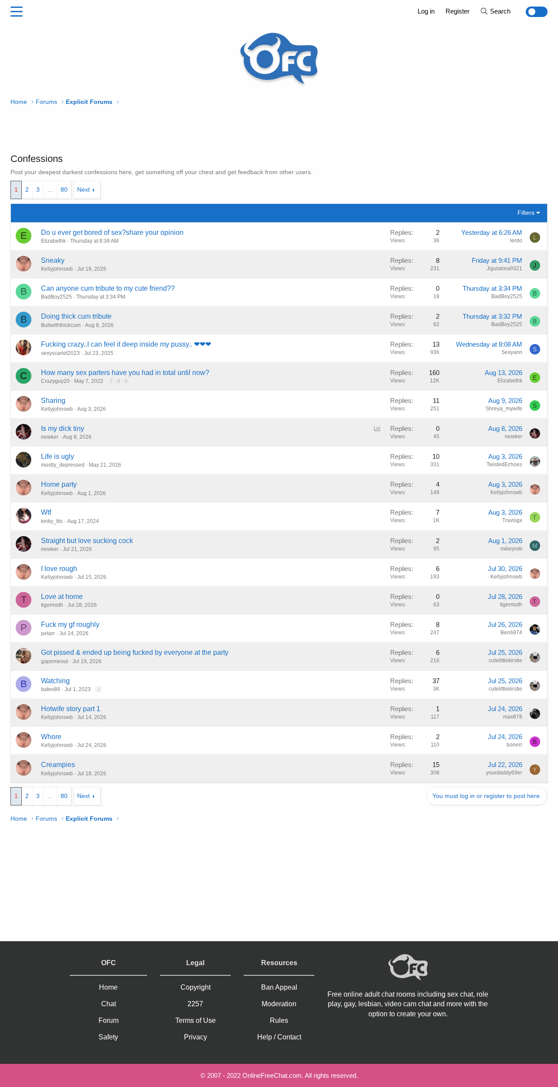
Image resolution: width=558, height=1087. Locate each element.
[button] (16, 12)
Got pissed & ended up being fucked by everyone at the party (134, 652)
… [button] (50, 189)
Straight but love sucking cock (87, 540)
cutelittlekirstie (505, 660)
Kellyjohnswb (57, 269)
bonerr (514, 745)
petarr (48, 633)
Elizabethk (53, 241)
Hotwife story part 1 (70, 708)
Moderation (279, 1004)
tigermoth (52, 605)
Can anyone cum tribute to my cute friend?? (108, 288)
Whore (51, 736)
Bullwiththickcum (61, 325)
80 (64, 189)
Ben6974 (511, 632)
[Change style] (532, 11)
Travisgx (512, 520)
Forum (109, 1020)
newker (49, 437)
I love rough (59, 568)
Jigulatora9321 (504, 268)
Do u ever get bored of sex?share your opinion (112, 232)
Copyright (195, 987)
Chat (108, 1004)
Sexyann (511, 352)
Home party (59, 484)
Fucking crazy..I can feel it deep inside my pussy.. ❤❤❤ (126, 344)
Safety (108, 1037)
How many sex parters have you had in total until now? (125, 372)
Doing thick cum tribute (76, 316)
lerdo (516, 240)
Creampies (58, 764)
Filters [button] (525, 212)
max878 (512, 717)
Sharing (53, 400)
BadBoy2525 (56, 297)
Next (83, 189)
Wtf (46, 512)
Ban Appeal (279, 987)
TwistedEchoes (504, 464)
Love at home (62, 596)
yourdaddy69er (504, 773)
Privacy (195, 1037)
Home (108, 987)
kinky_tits (52, 521)
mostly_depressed (63, 465)
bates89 (50, 689)
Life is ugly (57, 456)
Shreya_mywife (504, 409)
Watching (55, 681)
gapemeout (54, 661)
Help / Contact (279, 1037)
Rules (279, 1020)
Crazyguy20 (55, 381)
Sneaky (53, 260)
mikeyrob (511, 549)
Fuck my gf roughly (70, 624)
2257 (195, 1004)
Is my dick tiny (62, 428)
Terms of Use (195, 1020)
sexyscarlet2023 (60, 353)
